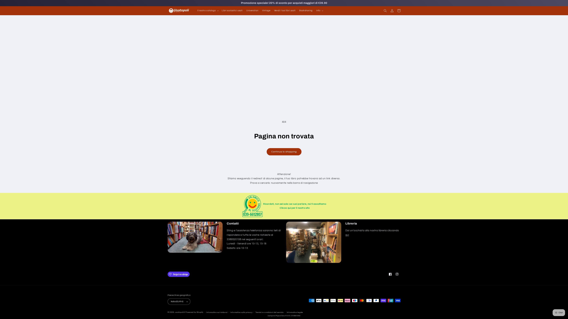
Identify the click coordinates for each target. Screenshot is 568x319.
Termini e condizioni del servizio (269, 312)
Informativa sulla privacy (241, 312)
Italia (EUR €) (177, 302)
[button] (207, 10)
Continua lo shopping (284, 151)
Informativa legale (295, 312)
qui (347, 235)
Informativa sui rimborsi (216, 312)
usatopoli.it (180, 312)
